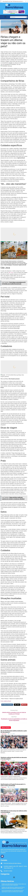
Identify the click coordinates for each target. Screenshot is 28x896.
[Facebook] (2, 856)
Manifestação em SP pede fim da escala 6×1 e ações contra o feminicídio (13, 784)
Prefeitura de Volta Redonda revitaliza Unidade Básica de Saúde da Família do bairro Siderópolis (14, 884)
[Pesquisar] (26, 17)
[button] (5, 17)
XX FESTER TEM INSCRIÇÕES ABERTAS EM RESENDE (13, 1)
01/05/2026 (11, 733)
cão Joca (11, 272)
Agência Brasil (4, 733)
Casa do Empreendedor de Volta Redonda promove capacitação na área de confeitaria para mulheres (13, 891)
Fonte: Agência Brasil (6, 701)
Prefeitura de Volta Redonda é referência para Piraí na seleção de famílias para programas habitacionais (13, 888)
